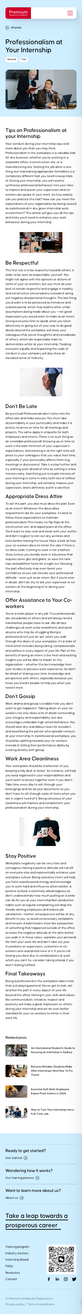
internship (49, 143)
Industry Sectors (16, 1253)
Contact (11, 1279)
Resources (12, 1272)
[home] (18, 13)
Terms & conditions (41, 1304)
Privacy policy (15, 1304)
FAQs (9, 1266)
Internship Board (17, 1259)
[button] (69, 13)
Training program (17, 1246)
